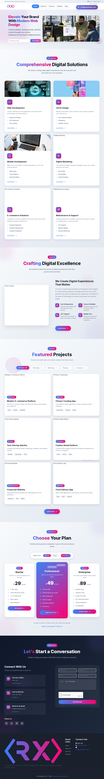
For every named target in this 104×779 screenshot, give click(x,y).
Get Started (35, 40)
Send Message (77, 702)
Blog (66, 6)
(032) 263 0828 (82, 745)
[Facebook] (6, 723)
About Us (43, 6)
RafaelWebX (64, 776)
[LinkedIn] (17, 723)
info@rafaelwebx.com (88, 7)
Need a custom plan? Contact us (52, 626)
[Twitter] (12, 723)
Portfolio (59, 6)
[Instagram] (22, 723)
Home (35, 6)
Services (51, 6)
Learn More (11, 128)
